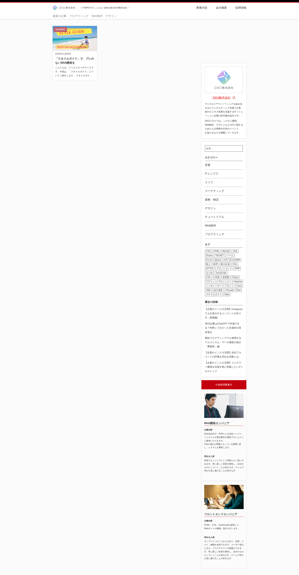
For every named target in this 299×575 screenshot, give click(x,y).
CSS (208, 251)
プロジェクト (224, 281)
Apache (238, 281)
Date (227, 294)
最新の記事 (59, 16)
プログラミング (79, 16)
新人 (208, 264)
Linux (239, 285)
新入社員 (225, 264)
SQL (235, 251)
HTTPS (209, 268)
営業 (207, 165)
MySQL (226, 251)
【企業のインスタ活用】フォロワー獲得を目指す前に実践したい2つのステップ (224, 366)
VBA (208, 290)
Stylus (235, 277)
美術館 (226, 277)
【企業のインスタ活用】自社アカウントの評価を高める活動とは (223, 354)
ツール (230, 255)
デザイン (111, 16)
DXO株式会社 (222, 97)
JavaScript (221, 272)
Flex (238, 290)
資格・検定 (212, 199)
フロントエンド (224, 268)
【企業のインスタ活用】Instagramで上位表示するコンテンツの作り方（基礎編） (224, 313)
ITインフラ (211, 173)
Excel (209, 260)
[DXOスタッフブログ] (64, 7)
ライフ (209, 182)
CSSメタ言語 (213, 277)
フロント (229, 285)
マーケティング (214, 190)
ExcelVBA (235, 260)
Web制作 (97, 16)
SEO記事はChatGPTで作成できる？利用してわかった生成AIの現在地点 (223, 327)
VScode (229, 290)
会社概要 (221, 7)
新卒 (215, 264)
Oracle (209, 255)
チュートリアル (214, 216)
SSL (235, 264)
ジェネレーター (214, 285)
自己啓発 (218, 290)
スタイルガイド (214, 294)
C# (225, 260)
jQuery (218, 260)
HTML (217, 251)
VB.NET (219, 255)
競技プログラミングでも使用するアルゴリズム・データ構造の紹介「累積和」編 (223, 342)
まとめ (209, 272)
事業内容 (201, 7)
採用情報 (240, 7)
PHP (237, 268)
